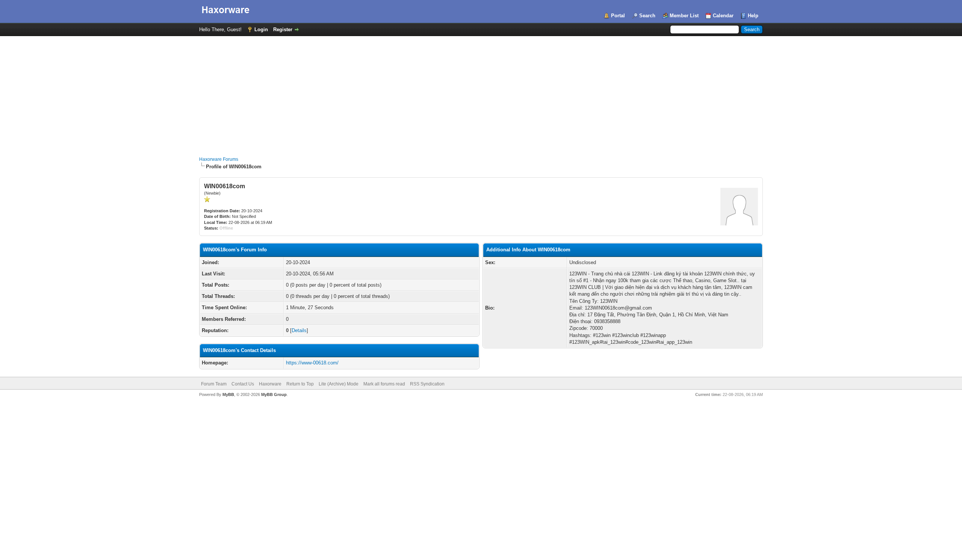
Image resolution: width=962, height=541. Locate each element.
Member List (684, 15)
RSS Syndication (427, 384)
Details (299, 330)
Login (261, 29)
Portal (618, 15)
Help (753, 15)
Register (282, 29)
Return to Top (300, 384)
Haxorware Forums (218, 159)
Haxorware (270, 384)
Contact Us (242, 384)
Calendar (723, 15)
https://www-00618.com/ (312, 363)
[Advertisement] (481, 92)
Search (647, 15)
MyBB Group (274, 394)
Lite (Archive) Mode (338, 384)
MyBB (228, 394)
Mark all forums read (384, 384)
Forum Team (214, 384)
